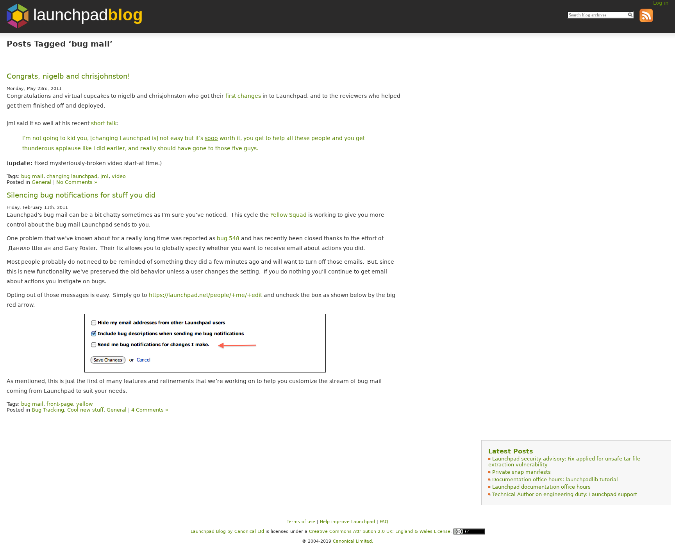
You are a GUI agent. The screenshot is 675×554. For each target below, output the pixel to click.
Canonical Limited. (353, 541)
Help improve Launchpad (347, 521)
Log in (660, 3)
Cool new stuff (85, 410)
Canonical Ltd (249, 531)
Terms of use (301, 521)
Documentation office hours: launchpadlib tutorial (555, 479)
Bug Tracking (48, 410)
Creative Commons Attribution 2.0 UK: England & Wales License (379, 531)
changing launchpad (71, 176)
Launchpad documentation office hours (541, 487)
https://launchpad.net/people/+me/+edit (205, 295)
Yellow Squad (288, 215)
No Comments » (76, 182)
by (212, 531)
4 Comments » (149, 410)
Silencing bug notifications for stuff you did (81, 195)
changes (249, 96)
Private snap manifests (521, 472)
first (230, 96)
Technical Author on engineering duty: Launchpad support (564, 494)
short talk (104, 123)
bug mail (32, 176)
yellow (84, 404)
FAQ (384, 521)
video (119, 176)
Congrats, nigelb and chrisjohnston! (68, 76)
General (42, 182)
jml (104, 176)
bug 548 (228, 238)
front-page (59, 404)
